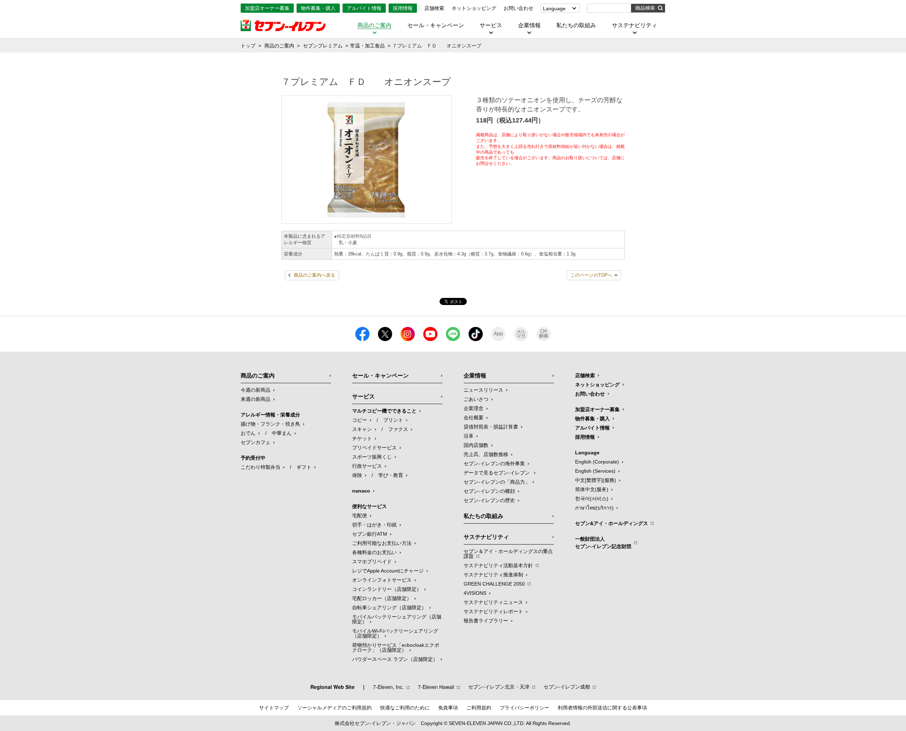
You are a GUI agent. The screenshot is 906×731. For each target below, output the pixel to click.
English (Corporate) (597, 462)
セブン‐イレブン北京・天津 (498, 687)
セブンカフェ (255, 442)
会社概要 (473, 417)
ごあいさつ (476, 399)
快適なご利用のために (405, 707)
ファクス (398, 429)
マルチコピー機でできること (384, 411)
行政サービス (367, 466)
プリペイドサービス (374, 447)
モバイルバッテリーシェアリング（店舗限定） (396, 619)
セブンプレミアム (323, 45)
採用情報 (403, 8)
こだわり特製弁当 (260, 467)
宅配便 (359, 515)
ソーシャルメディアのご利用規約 (334, 707)
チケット (362, 438)
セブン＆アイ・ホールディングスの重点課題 (508, 553)
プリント (393, 420)
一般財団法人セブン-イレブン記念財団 (603, 542)
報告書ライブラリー (486, 620)
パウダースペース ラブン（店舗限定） (395, 659)
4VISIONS (475, 593)
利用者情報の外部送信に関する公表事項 (602, 707)
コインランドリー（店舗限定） (387, 589)
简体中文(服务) (591, 489)
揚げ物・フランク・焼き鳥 (270, 424)
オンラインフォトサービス (382, 580)
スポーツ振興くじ (372, 457)
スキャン (362, 429)
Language (554, 8)
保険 (357, 475)
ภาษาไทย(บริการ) (594, 508)
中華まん (282, 433)
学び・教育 (390, 475)
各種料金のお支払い (374, 552)
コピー (359, 420)
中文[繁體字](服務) (595, 480)
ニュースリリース (483, 390)
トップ (248, 45)
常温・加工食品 (367, 45)
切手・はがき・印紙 (374, 525)
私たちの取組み (576, 25)
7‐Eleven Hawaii (436, 686)
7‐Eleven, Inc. (388, 686)
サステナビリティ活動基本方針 (498, 565)
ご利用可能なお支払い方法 (382, 543)
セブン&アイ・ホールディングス (611, 523)
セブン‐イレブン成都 (567, 687)
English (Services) (595, 471)
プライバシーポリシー (524, 707)
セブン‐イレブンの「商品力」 (497, 482)
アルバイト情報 (364, 8)
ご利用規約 (478, 707)
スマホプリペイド (372, 561)
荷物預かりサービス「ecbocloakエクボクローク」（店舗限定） (395, 647)
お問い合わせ (518, 8)
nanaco (361, 491)
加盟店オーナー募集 (267, 8)
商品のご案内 (374, 25)
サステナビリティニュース (493, 602)
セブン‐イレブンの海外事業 (494, 463)
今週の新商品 (255, 390)
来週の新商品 (255, 399)
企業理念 (473, 408)
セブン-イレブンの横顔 (489, 491)
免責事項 (448, 707)
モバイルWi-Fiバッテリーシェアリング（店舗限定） (395, 633)
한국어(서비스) (591, 498)
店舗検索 (434, 8)
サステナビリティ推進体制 (493, 574)
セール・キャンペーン (435, 25)
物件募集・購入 (318, 8)
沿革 (469, 436)
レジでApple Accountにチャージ (388, 571)
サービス (491, 25)
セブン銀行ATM (369, 534)
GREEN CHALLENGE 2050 (494, 584)
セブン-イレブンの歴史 (489, 500)
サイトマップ (274, 707)
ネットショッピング (474, 8)
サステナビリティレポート (493, 611)
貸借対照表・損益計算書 (491, 427)
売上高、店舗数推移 (486, 454)
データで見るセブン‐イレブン (497, 473)
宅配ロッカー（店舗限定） (382, 598)
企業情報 (529, 25)
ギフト (304, 467)
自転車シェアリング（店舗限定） (389, 607)
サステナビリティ (634, 25)
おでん (248, 433)
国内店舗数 (476, 445)
